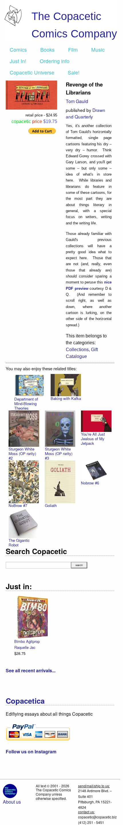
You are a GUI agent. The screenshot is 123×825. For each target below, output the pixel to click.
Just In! (18, 61)
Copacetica (25, 700)
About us (12, 801)
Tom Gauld (77, 101)
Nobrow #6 (90, 483)
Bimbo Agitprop (27, 641)
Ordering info (55, 61)
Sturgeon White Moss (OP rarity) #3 (58, 453)
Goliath (51, 505)
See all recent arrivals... (30, 670)
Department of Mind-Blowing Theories (26, 403)
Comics (18, 49)
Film (73, 49)
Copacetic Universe (32, 72)
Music (98, 49)
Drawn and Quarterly (85, 113)
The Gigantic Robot (19, 543)
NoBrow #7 (18, 505)
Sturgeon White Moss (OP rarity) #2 (22, 453)
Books (47, 49)
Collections (77, 349)
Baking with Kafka (66, 398)
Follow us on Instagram (31, 751)
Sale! (74, 72)
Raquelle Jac (24, 647)
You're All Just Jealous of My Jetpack (93, 438)
